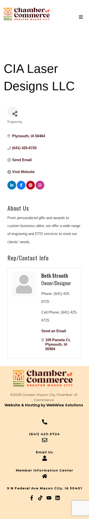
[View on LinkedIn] (11, 188)
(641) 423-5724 (44, 434)
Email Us (44, 452)
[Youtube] (48, 497)
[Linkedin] (57, 497)
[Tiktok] (40, 497)
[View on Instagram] (40, 188)
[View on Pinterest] (30, 188)
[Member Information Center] (44, 458)
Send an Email (53, 331)
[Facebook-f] (31, 497)
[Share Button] (13, 112)
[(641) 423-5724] (44, 422)
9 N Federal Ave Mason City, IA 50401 (44, 488)
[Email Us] (44, 440)
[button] (80, 16)
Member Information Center (44, 470)
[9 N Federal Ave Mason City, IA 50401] (44, 476)
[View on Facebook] (21, 188)
